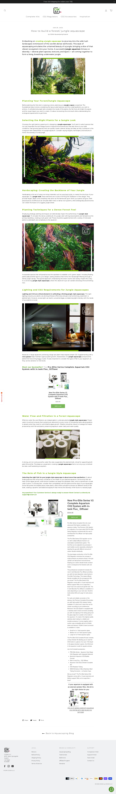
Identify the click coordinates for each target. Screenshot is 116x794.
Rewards (62, 763)
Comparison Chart (93, 752)
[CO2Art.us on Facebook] (5, 766)
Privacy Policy (36, 760)
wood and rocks (67, 194)
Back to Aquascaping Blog (59, 733)
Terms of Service (37, 763)
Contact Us (90, 760)
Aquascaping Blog (65, 752)
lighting (24, 296)
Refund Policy (36, 754)
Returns (34, 752)
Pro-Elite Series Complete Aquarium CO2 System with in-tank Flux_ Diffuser (56, 368)
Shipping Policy (36, 757)
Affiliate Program (64, 760)
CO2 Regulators (50, 17)
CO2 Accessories (69, 17)
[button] (111, 789)
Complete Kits (33, 17)
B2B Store (62, 757)
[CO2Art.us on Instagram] (9, 766)
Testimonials (63, 754)
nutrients (46, 422)
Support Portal (91, 754)
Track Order (91, 757)
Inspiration (85, 17)
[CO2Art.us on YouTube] (13, 766)
